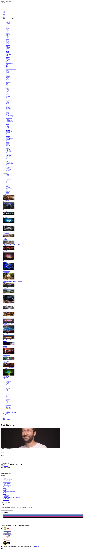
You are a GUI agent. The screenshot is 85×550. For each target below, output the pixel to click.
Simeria (7, 137)
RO (4, 10)
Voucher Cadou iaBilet (8, 498)
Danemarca (8, 179)
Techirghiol (8, 155)
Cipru (7, 177)
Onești (7, 104)
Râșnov (7, 122)
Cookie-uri (5, 484)
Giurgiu (7, 77)
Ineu (7, 87)
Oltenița (7, 103)
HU (4, 14)
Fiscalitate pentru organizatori (9, 492)
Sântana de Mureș (9, 131)
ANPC (4, 490)
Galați (7, 75)
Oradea (7, 106)
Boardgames (8, 381)
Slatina (7, 142)
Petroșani (8, 107)
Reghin (7, 124)
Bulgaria (7, 176)
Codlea (7, 55)
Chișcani (7, 49)
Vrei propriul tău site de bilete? (9, 491)
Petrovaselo (8, 108)
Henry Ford (36, 546)
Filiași (7, 70)
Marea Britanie (9, 188)
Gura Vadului (8, 81)
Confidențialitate (6, 483)
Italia (7, 186)
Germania (8, 182)
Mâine (3, 462)
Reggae (7, 402)
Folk (7, 387)
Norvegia (8, 191)
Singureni (8, 139)
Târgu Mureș (8, 151)
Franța (7, 181)
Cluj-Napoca (8, 54)
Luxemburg (8, 187)
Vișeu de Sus (8, 169)
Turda (7, 161)
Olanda (7, 192)
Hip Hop (8, 388)
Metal (7, 395)
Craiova (7, 60)
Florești (7, 71)
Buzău (7, 41)
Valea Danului (9, 162)
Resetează (6, 466)
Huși (7, 83)
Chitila (7, 52)
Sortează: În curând (8, 448)
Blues (7, 379)
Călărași (7, 42)
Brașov (7, 36)
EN (4, 11)
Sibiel (7, 133)
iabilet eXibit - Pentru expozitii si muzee (11, 480)
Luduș (7, 91)
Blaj (7, 31)
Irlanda (7, 185)
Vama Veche (8, 164)
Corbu (7, 58)
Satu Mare (8, 132)
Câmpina (8, 43)
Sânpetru (8, 130)
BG (4, 12)
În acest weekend (5, 463)
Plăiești (7, 112)
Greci (7, 78)
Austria (7, 174)
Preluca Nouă (9, 118)
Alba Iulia (8, 22)
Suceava (7, 146)
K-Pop (7, 390)
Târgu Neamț (8, 152)
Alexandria (8, 23)
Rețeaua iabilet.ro (6, 486)
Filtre (2, 448)
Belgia (7, 175)
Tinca (7, 157)
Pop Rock (8, 400)
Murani (7, 102)
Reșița (7, 125)
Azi (2, 460)
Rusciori (7, 127)
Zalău (7, 171)
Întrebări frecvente (7, 485)
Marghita (8, 96)
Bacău (7, 25)
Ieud (7, 85)
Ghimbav (8, 76)
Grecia (7, 183)
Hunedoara (8, 82)
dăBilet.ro (5, 489)
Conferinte (8, 384)
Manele (7, 394)
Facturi (4, 494)
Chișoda (7, 51)
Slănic (7, 140)
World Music (8, 407)
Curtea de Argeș (9, 63)
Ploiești (7, 113)
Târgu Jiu (8, 149)
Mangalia (8, 95)
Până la (12, 464)
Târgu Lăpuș (8, 150)
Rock (7, 403)
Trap (7, 406)
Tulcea (7, 160)
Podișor (7, 114)
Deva (7, 66)
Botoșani (8, 34)
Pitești (7, 110)
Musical (7, 396)
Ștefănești (8, 145)
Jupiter (7, 89)
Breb (7, 37)
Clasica (7, 382)
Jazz (7, 389)
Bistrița (7, 30)
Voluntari (8, 170)
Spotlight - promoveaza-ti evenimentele (11, 497)
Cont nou (5, 6)
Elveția (7, 180)
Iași (6, 84)
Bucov (7, 40)
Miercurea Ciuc (9, 100)
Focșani (7, 73)
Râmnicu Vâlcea (9, 121)
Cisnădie (7, 53)
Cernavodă (8, 47)
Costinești (8, 59)
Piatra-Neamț (8, 109)
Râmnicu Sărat (9, 120)
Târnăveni (8, 154)
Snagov (7, 144)
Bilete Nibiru (6, 500)
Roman (7, 126)
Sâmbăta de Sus (9, 128)
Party (7, 391)
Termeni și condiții (7, 482)
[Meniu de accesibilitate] (2, 548)
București (8, 21)
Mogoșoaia (8, 101)
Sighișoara (8, 136)
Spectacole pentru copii (11, 412)
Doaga (7, 67)
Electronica (8, 385)
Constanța (8, 57)
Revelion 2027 (6, 495)
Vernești (7, 168)
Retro (7, 401)
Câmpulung (8, 45)
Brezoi (7, 39)
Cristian (7, 61)
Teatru (7, 411)
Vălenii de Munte (9, 163)
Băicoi (7, 28)
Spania (7, 193)
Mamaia (7, 94)
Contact (4, 478)
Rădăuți (7, 119)
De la (2, 464)
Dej (6, 65)
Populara (8, 399)
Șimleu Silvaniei (9, 138)
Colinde (7, 383)
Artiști (4, 488)
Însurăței (7, 88)
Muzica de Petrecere (10, 397)
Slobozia (7, 143)
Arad (7, 24)
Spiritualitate (8, 405)
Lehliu (7, 90)
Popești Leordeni (9, 115)
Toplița (7, 158)
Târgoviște (8, 148)
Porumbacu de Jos (9, 116)
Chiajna (7, 48)
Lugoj (7, 92)
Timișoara (8, 156)
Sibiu (7, 134)
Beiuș (7, 29)
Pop (7, 393)
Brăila (7, 35)
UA (4, 15)
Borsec (7, 33)
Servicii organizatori (7, 479)
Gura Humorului (9, 79)
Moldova (8, 189)
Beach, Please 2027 (7, 496)
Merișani (7, 98)
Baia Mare (8, 27)
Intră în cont (5, 4)
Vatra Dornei (8, 167)
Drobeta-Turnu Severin (11, 69)
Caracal (7, 46)
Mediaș (7, 97)
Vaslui (7, 166)
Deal (7, 64)
